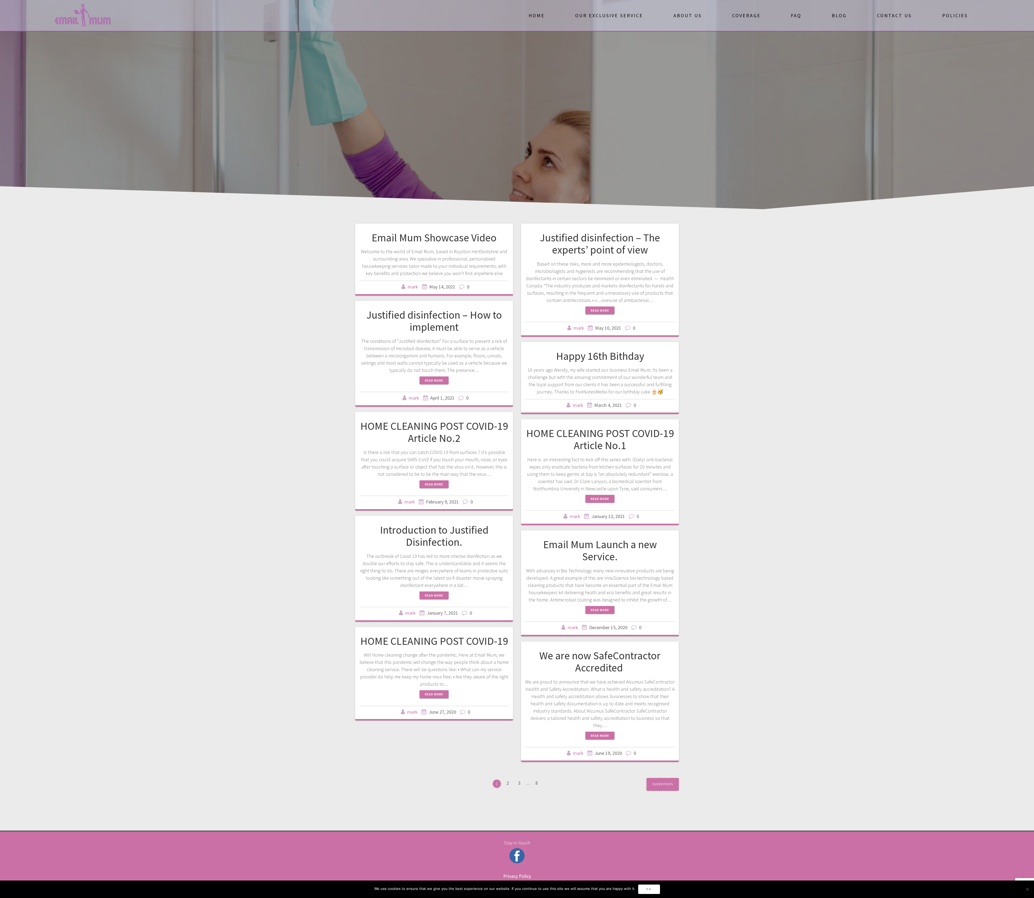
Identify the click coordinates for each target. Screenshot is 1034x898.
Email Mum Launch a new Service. (600, 551)
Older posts (662, 784)
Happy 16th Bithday (600, 356)
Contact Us (894, 15)
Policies (955, 15)
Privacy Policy (517, 876)
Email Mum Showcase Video (434, 237)
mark (413, 287)
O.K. (649, 889)
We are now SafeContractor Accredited (600, 662)
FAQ (796, 15)
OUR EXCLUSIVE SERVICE (609, 15)
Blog (839, 15)
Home (537, 15)
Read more (600, 310)
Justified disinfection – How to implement (434, 321)
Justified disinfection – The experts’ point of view (600, 244)
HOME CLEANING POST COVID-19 (434, 641)
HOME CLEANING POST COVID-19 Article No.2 (434, 432)
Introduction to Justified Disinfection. (434, 536)
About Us (687, 15)
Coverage (746, 15)
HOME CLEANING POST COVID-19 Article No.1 (600, 439)
